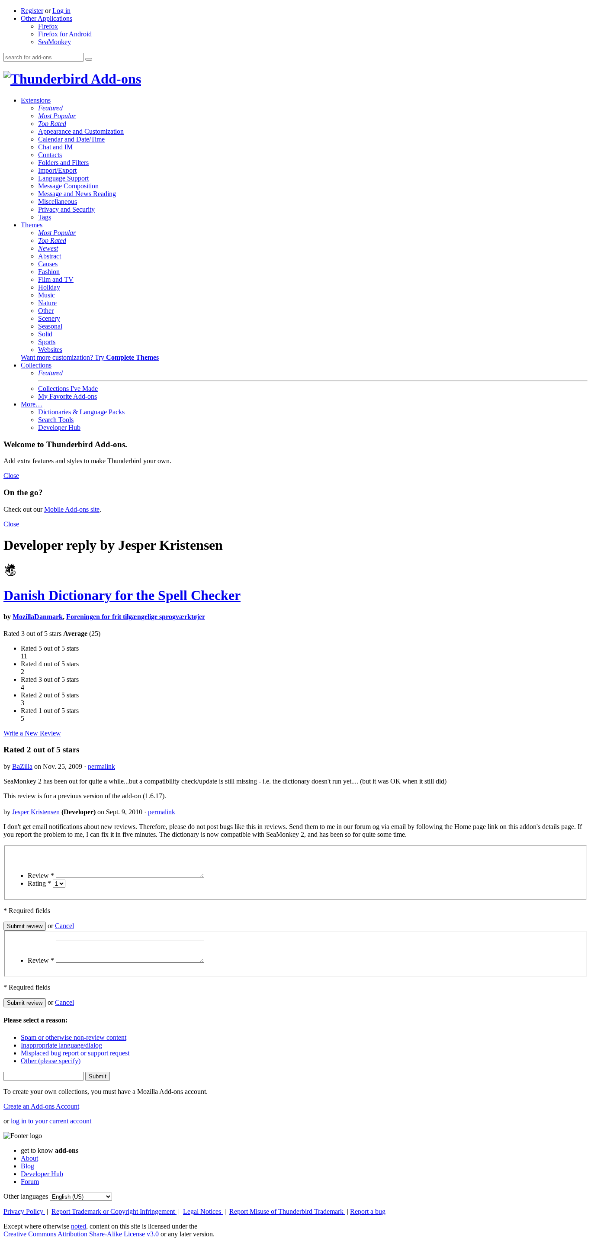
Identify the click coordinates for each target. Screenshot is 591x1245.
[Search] (88, 59)
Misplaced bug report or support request (75, 1053)
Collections (36, 365)
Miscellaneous (57, 201)
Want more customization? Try (90, 357)
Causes (48, 264)
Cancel (64, 925)
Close (11, 475)
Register (32, 10)
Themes (31, 225)
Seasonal (50, 326)
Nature (47, 302)
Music (46, 295)
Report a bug (367, 1211)
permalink (101, 766)
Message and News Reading (77, 193)
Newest (48, 248)
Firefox (48, 26)
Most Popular (57, 115)
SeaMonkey (54, 41)
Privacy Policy (24, 1211)
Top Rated (52, 123)
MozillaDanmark (38, 616)
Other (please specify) (50, 1060)
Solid (45, 334)
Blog (27, 1166)
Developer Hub (59, 427)
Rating (39, 883)
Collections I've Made (68, 388)
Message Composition (68, 186)
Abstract (49, 256)
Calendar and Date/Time (71, 139)
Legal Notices (203, 1211)
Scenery (49, 318)
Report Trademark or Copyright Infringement (114, 1211)
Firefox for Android (65, 34)
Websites (50, 349)
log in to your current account (51, 1121)
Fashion (49, 271)
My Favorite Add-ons (67, 396)
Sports (46, 341)
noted (78, 1226)
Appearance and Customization (81, 131)
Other (46, 310)
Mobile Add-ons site (72, 509)
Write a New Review (32, 733)
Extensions (36, 100)
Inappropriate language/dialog (61, 1045)
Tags (44, 217)
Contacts (50, 154)
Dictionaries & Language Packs (81, 412)
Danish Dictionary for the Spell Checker (122, 595)
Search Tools (56, 419)
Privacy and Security (66, 209)
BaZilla (22, 766)
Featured (50, 108)
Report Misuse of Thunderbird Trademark (287, 1211)
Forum (30, 1181)
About (29, 1158)
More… (31, 404)
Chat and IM (55, 147)
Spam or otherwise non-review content (73, 1037)
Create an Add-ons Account (41, 1106)
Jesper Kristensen (36, 812)
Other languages (25, 1196)
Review (41, 875)
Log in (61, 10)
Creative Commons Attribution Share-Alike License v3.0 (82, 1234)
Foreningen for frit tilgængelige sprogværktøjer (135, 616)
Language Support (63, 178)
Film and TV (56, 279)
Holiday (49, 287)
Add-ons (114, 79)
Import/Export (57, 170)
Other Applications (46, 18)
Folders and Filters (63, 162)
